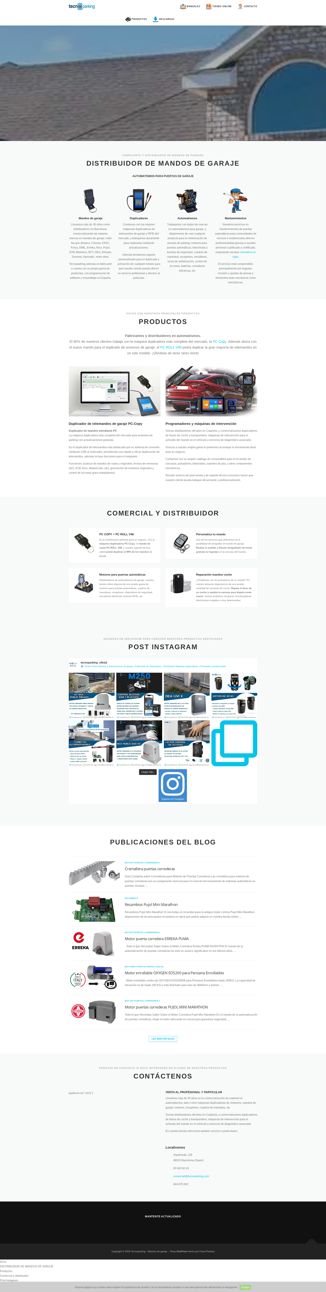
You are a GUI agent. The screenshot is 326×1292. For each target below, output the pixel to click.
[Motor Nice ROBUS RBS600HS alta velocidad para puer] (139, 743)
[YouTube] (167, 1225)
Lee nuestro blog (163, 1039)
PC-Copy (219, 341)
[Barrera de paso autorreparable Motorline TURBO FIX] (92, 743)
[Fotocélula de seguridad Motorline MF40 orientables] (234, 696)
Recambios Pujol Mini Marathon (151, 904)
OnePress (182, 1251)
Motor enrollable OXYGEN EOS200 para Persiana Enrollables (174, 972)
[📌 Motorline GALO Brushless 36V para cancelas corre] (234, 743)
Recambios (131, 898)
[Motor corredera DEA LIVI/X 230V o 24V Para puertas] (187, 696)
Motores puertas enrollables (144, 967)
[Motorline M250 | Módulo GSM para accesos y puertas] (139, 696)
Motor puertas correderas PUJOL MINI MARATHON (166, 1006)
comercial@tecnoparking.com (191, 1176)
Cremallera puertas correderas (150, 868)
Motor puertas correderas (142, 863)
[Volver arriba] (312, 1244)
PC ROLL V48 (171, 347)
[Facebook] (150, 1225)
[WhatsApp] (175, 1225)
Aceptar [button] (245, 1287)
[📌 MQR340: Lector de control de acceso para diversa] (187, 743)
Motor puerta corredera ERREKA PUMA (157, 938)
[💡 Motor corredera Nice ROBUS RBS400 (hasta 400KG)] (92, 696)
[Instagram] (159, 1225)
